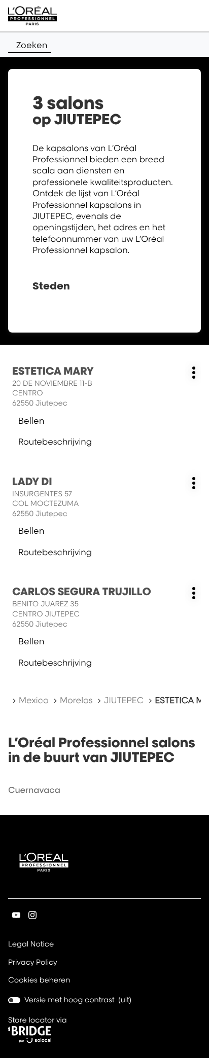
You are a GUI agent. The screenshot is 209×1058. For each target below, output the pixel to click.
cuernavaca (34, 790)
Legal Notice (31, 945)
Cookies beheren (39, 980)
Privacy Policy (32, 963)
